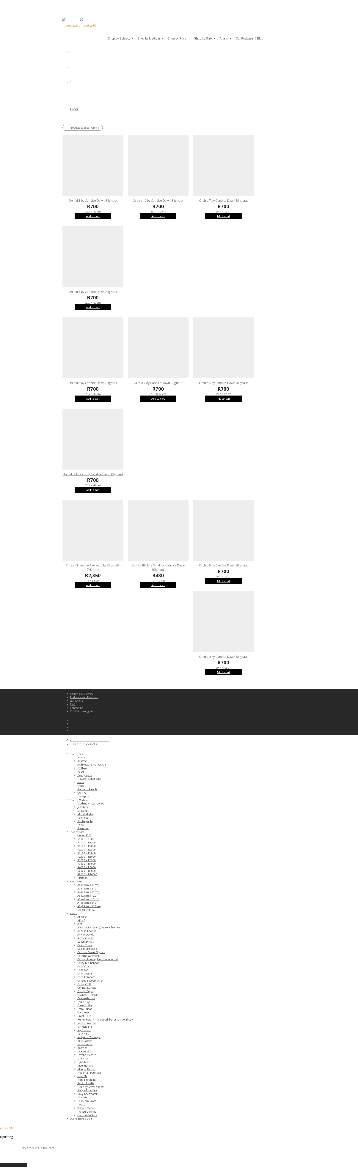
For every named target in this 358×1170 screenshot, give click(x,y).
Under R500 (84, 835)
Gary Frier (83, 1012)
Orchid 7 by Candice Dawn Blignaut (223, 201)
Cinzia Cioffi (84, 984)
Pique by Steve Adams (90, 1087)
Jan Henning (84, 1026)
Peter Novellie (85, 1083)
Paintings (82, 817)
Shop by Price (177, 38)
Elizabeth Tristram (88, 994)
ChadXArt (83, 970)
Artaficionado (85, 938)
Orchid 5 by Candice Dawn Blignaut (223, 383)
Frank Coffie (84, 1005)
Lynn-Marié (84, 1062)
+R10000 (82, 878)
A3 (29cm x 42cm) (88, 895)
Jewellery (82, 807)
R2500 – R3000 (86, 853)
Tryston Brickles (87, 1115)
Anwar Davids (85, 934)
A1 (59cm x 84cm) (88, 902)
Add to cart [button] (93, 216)
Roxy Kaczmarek (87, 1094)
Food (80, 771)
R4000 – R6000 (86, 867)
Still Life (82, 793)
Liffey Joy (82, 1058)
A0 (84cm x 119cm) (89, 906)
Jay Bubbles (84, 1030)
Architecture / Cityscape (91, 764)
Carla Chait (83, 966)
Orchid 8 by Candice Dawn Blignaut (93, 383)
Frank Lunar (84, 1009)
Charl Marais (84, 973)
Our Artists (76, 701)
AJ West (82, 917)
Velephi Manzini (86, 1108)
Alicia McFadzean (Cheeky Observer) (99, 927)
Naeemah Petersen (89, 1072)
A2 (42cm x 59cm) (88, 899)
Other (80, 786)
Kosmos (82, 1048)
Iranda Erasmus (86, 1023)
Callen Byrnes (85, 941)
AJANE (81, 920)
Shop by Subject (119, 38)
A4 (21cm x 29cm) (88, 892)
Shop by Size (203, 38)
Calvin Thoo (84, 945)
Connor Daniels (86, 987)
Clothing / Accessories (90, 803)
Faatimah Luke (86, 998)
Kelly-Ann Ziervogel (89, 1037)
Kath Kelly (83, 1033)
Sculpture (83, 828)
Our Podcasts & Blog (249, 38)
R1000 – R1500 (86, 842)
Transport (83, 796)
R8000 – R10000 (87, 874)
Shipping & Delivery (81, 693)
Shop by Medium (148, 38)
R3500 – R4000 (86, 863)
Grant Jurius (84, 1016)
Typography (84, 775)
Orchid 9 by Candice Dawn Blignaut (223, 565)
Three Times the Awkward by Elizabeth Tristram (93, 567)
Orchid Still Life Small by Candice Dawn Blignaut (158, 567)
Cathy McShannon (88, 963)
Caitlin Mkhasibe (87, 948)
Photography (85, 821)
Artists (224, 38)
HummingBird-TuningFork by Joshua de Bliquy (105, 1019)
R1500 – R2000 (86, 846)
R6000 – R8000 (86, 871)
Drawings (83, 810)
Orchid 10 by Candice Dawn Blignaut (158, 201)
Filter (74, 109)
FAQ (72, 704)
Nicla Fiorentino (86, 1079)
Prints (80, 824)
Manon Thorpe (86, 1069)
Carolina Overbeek (88, 956)
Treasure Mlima (86, 1111)
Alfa (79, 924)
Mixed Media (85, 814)
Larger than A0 (86, 909)
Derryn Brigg (85, 991)
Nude (80, 782)
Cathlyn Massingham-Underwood (97, 959)
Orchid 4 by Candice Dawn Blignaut (223, 657)
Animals (82, 757)
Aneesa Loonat (86, 931)
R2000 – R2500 (86, 849)
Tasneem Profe (86, 1101)
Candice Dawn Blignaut (91, 952)
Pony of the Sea (87, 1090)
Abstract (82, 761)
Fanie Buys (84, 1002)
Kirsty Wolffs (84, 1044)
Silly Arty (82, 1097)
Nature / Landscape (89, 778)
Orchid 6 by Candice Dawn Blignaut (93, 292)
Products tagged (85, 127)
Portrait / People (87, 789)
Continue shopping (13, 1165)
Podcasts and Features (84, 697)
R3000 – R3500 (86, 860)
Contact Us (76, 708)
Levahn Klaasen (86, 1055)
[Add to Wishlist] (121, 200)
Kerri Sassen (84, 1041)
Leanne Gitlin (85, 1051)
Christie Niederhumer (90, 980)
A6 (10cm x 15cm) (88, 885)
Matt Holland (85, 1065)
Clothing (82, 768)
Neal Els (82, 1076)
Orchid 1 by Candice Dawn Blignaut (93, 201)
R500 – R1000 (85, 839)
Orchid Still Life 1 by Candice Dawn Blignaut (93, 474)
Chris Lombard (86, 977)
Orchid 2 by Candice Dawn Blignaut (158, 383)
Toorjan (82, 1104)
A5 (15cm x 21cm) (88, 888)
